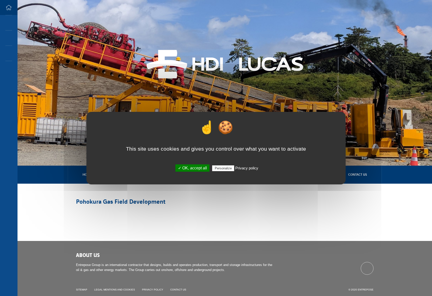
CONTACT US (178, 289)
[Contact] (9, 53)
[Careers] (9, 38)
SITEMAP (81, 289)
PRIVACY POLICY (152, 289)
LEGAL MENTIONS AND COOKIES (114, 289)
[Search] (9, 22)
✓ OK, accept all (192, 168)
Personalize (223, 168)
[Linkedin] (367, 268)
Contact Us (357, 174)
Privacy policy (246, 168)
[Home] (9, 7)
